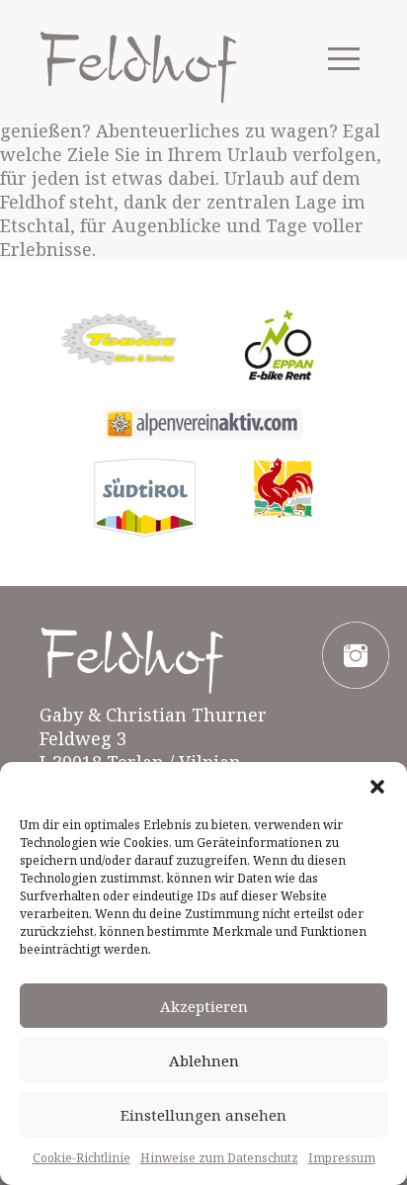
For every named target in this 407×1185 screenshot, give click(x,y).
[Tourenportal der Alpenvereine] (203, 424)
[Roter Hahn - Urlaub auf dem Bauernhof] (283, 489)
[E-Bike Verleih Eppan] (277, 349)
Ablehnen (204, 1060)
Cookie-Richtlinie (81, 1157)
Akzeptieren (204, 1006)
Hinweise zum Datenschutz (219, 1157)
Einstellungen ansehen (203, 1115)
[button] (377, 787)
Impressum (341, 1157)
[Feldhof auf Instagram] (355, 655)
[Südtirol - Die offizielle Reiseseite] (145, 498)
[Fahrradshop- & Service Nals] (118, 339)
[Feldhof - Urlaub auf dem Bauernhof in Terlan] (138, 67)
